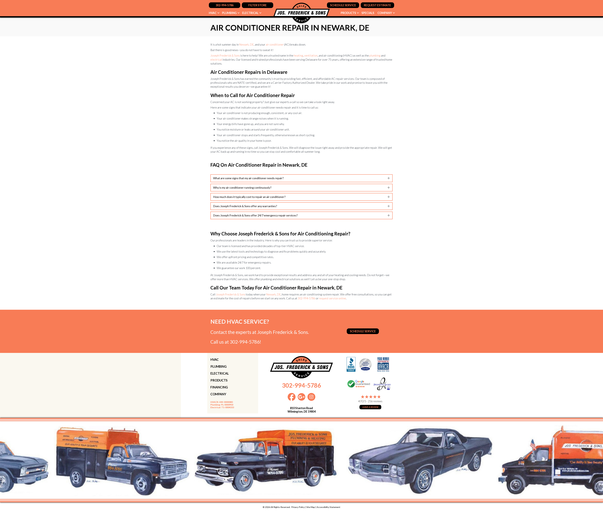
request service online (332, 298)
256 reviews (375, 401)
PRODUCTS (219, 380)
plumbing (374, 55)
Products (348, 13)
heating (298, 55)
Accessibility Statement (328, 507)
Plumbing (229, 13)
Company (385, 13)
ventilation (311, 55)
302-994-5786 (306, 298)
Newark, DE (246, 44)
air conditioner (275, 44)
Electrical (250, 13)
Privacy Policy (298, 507)
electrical (216, 59)
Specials (367, 13)
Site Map (310, 507)
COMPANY (218, 394)
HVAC (213, 13)
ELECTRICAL (219, 373)
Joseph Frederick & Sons (225, 55)
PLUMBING (218, 366)
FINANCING (219, 387)
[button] (218, 13)
